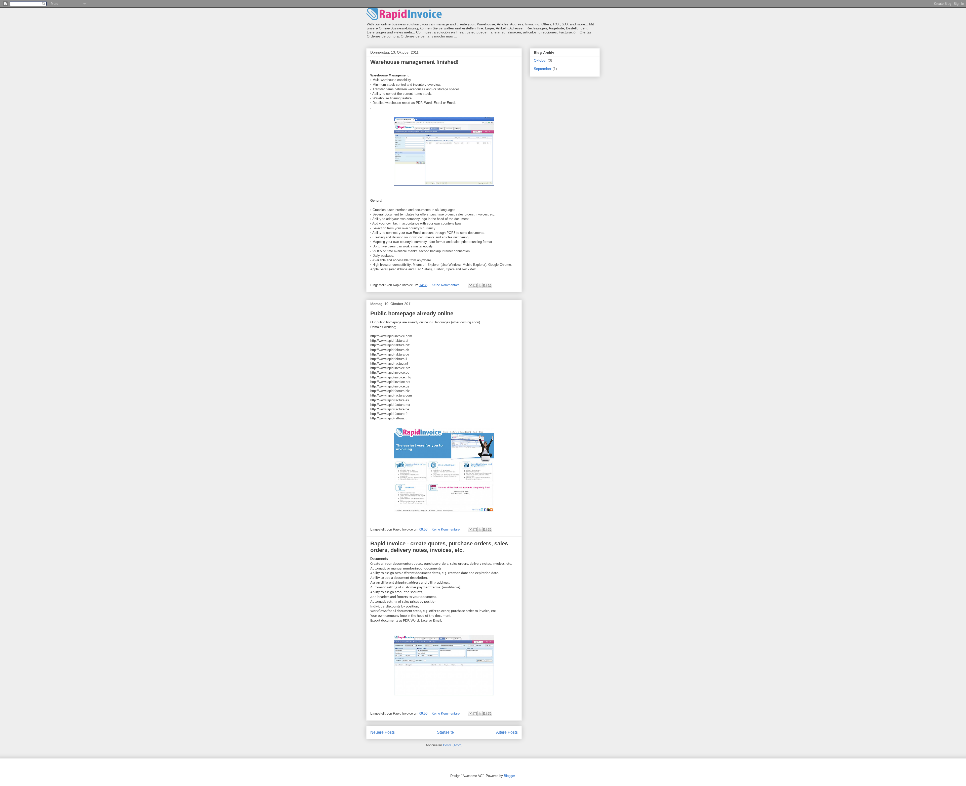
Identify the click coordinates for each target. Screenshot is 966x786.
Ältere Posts (507, 732)
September (542, 69)
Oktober (540, 60)
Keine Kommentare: (447, 285)
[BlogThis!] (475, 285)
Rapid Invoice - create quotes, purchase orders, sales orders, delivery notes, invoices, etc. (439, 546)
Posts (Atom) (452, 745)
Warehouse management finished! (414, 62)
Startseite (445, 732)
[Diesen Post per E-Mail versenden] (470, 285)
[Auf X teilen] (479, 285)
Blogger (509, 776)
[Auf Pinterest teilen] (489, 285)
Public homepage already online (411, 313)
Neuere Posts (382, 732)
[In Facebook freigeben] (484, 285)
